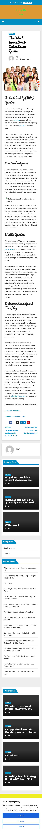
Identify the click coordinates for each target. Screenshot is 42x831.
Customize (21, 821)
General (11, 33)
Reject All (21, 826)
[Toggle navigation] (38, 21)
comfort (22, 125)
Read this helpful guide (12, 410)
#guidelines (26, 59)
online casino (9, 249)
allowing (17, 120)
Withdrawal (12, 525)
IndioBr (21, 10)
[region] (21, 814)
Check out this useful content (15, 416)
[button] (35, 21)
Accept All (21, 815)
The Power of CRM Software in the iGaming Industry (30, 430)
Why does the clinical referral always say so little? (17, 480)
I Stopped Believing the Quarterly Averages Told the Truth (19, 502)
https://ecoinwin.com (18, 396)
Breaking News (9, 548)
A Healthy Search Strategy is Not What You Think (20, 777)
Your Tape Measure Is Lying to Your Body (19, 612)
